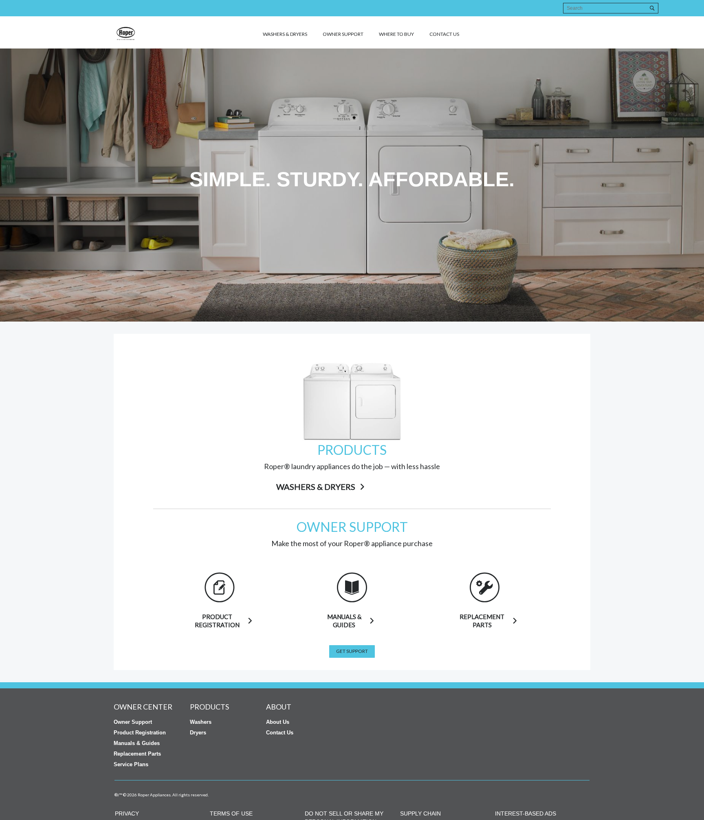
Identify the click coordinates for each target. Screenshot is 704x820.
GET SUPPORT (352, 651)
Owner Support (343, 34)
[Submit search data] (652, 8)
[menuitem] (280, 34)
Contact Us (279, 733)
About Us (277, 722)
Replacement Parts (137, 754)
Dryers (198, 733)
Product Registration (140, 733)
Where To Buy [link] (396, 34)
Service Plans (131, 764)
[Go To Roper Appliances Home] (154, 33)
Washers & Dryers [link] (285, 34)
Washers (200, 722)
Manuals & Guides (137, 743)
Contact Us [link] (444, 34)
